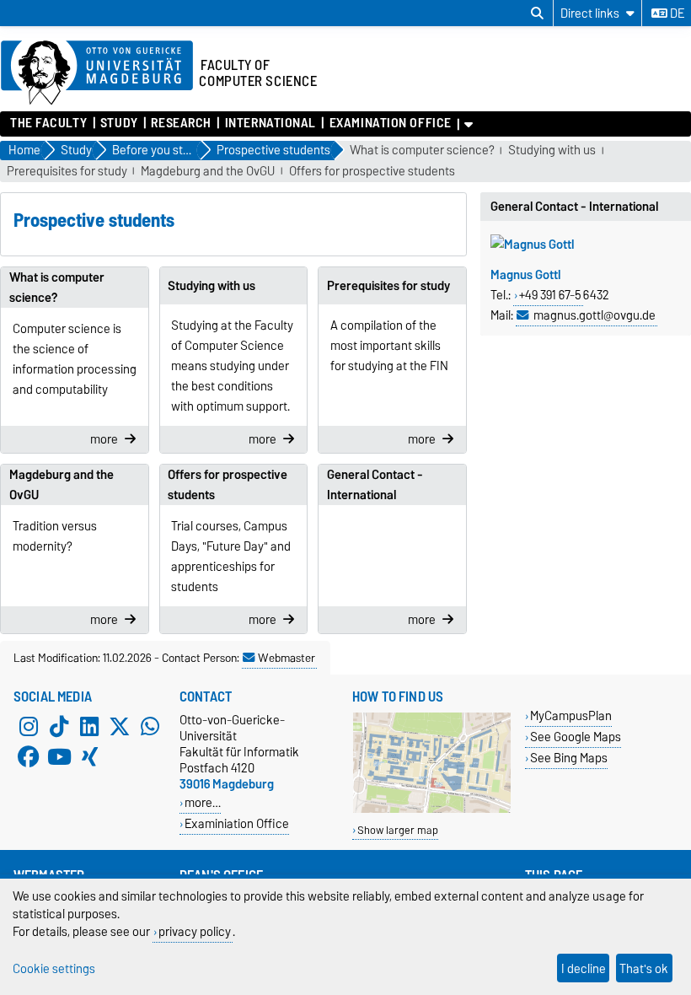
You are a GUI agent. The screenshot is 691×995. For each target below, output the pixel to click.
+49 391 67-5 (550, 295)
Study (119, 123)
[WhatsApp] (150, 727)
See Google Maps (575, 736)
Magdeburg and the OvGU (208, 171)
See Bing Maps (569, 757)
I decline (583, 968)
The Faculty (48, 123)
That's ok (643, 968)
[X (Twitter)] (119, 727)
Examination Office (390, 123)
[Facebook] (28, 757)
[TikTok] (59, 727)
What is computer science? (422, 150)
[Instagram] (28, 727)
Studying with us (552, 150)
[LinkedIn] (89, 727)
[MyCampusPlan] (432, 809)
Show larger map (397, 830)
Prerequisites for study (67, 171)
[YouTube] (59, 757)
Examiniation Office (237, 823)
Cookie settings (54, 968)
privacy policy (194, 931)
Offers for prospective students (372, 171)
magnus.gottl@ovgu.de (594, 315)
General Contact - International (375, 485)
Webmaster (286, 658)
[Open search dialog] (537, 13)
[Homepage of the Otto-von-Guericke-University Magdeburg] (97, 73)
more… (203, 802)
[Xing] (89, 757)
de (675, 13)
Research (181, 123)
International (270, 123)
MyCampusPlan (571, 715)
